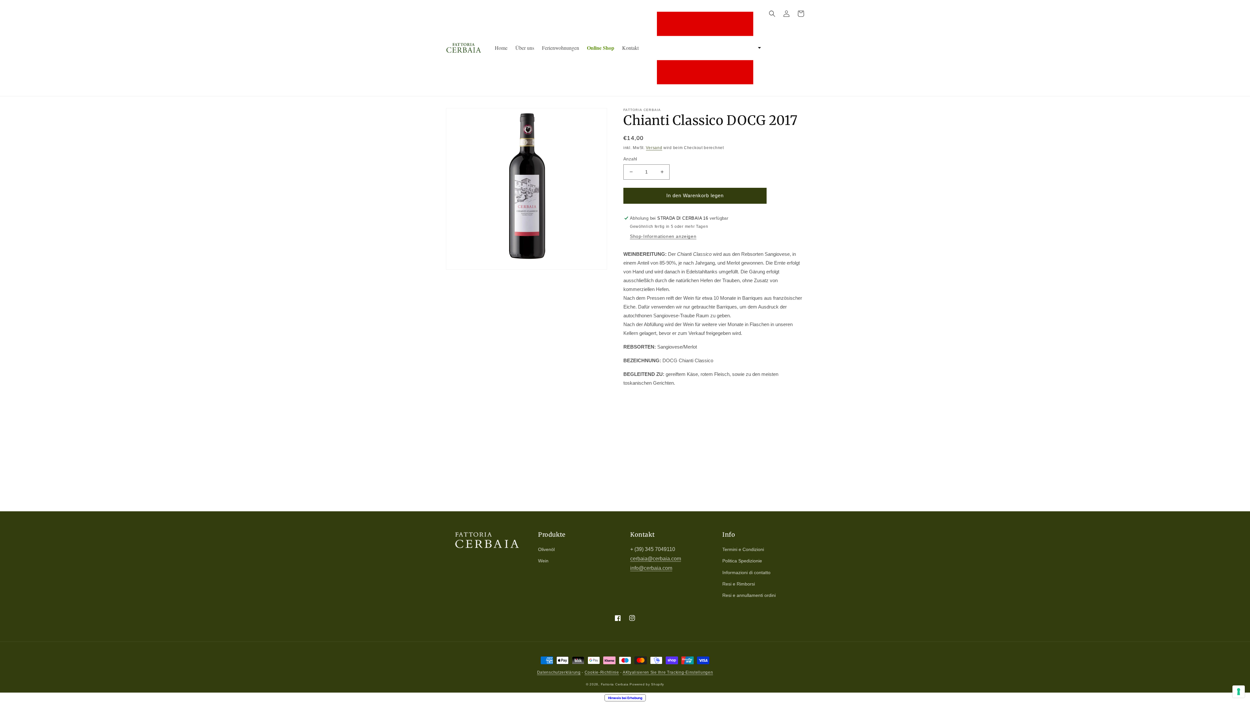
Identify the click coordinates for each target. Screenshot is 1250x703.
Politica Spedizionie (742, 560)
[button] (707, 48)
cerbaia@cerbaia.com (655, 558)
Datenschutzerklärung (559, 672)
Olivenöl (546, 549)
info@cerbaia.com (651, 568)
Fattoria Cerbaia (615, 684)
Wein (543, 560)
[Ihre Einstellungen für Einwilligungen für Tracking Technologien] (1238, 691)
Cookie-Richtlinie (602, 672)
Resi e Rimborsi (738, 583)
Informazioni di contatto (746, 572)
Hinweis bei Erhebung (625, 698)
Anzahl (630, 159)
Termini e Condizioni (743, 549)
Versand (654, 147)
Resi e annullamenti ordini (749, 595)
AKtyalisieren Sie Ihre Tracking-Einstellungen (668, 672)
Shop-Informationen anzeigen (663, 236)
